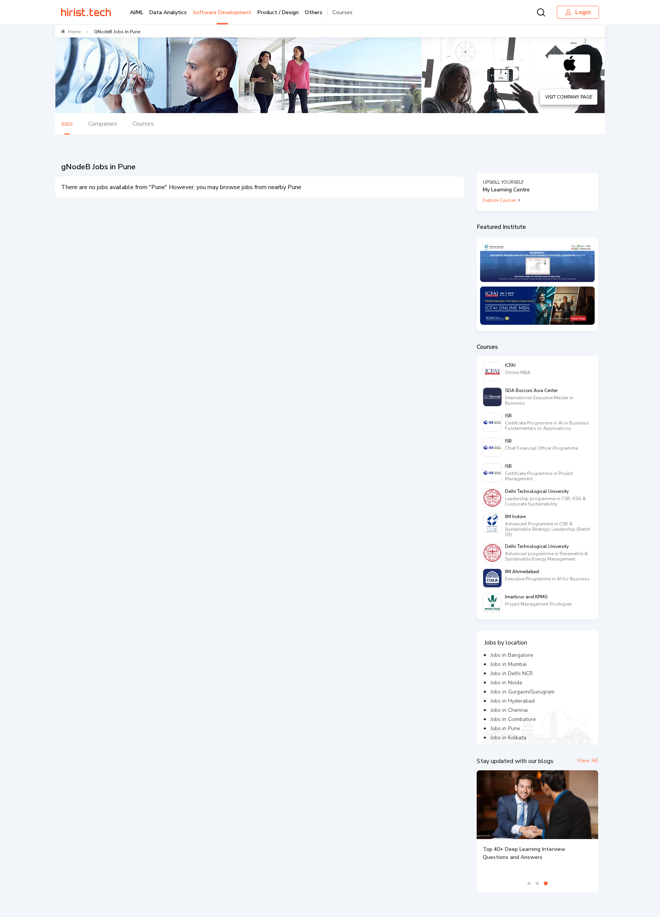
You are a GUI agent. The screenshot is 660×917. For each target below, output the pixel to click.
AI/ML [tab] (136, 12)
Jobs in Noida (506, 682)
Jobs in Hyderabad (512, 701)
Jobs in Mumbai (508, 664)
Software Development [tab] (222, 12)
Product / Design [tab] (278, 12)
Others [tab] (313, 12)
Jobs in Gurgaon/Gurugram (522, 691)
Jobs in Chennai (509, 710)
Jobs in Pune (505, 728)
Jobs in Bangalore (511, 655)
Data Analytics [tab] (168, 12)
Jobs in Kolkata (508, 737)
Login (583, 12)
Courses (342, 12)
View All (587, 760)
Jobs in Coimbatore (513, 719)
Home (74, 32)
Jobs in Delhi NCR (511, 673)
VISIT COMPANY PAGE (568, 97)
